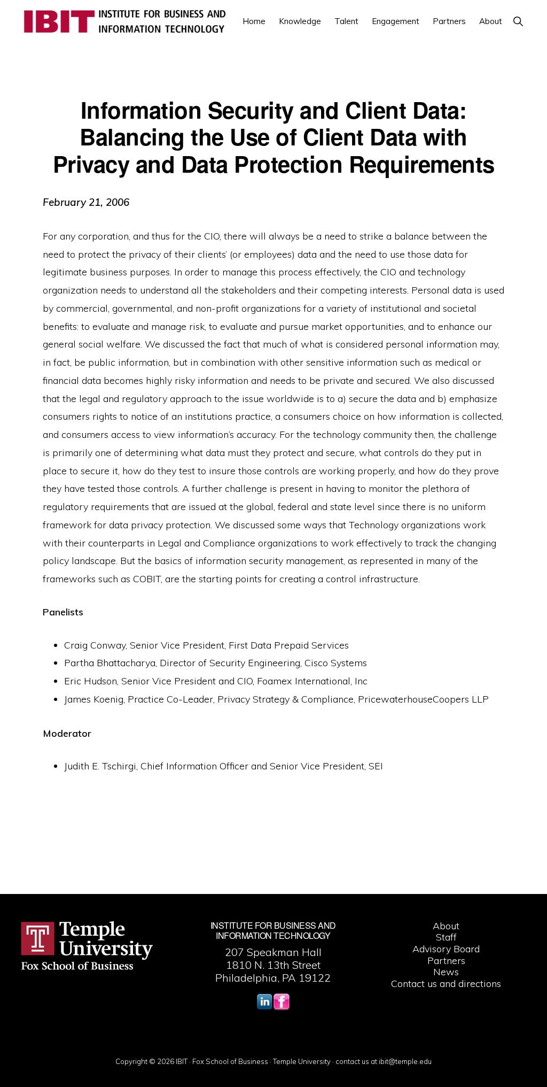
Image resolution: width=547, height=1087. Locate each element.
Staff (446, 937)
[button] (518, 21)
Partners (446, 960)
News (446, 972)
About (446, 926)
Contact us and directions (446, 983)
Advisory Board (446, 949)
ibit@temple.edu (405, 1061)
